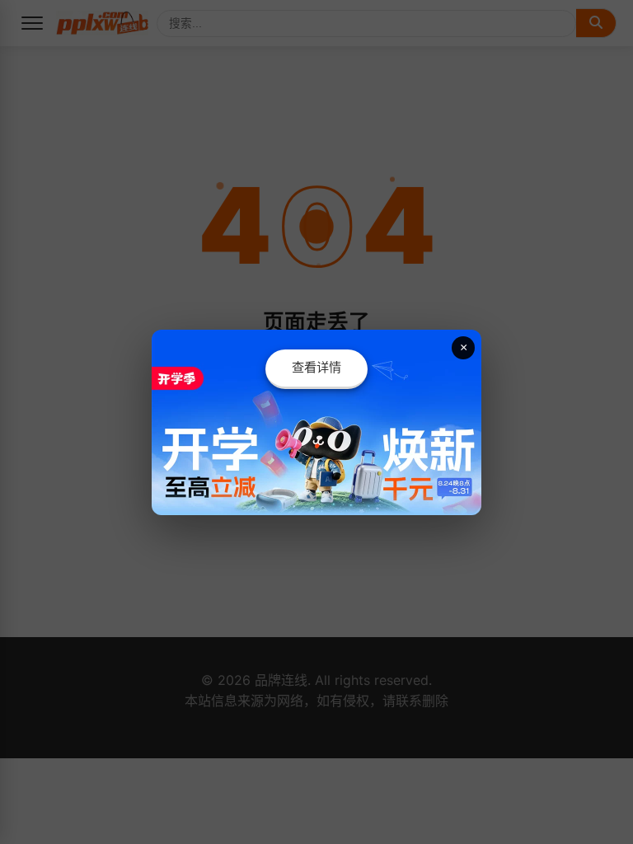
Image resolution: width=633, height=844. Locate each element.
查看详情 (316, 367)
